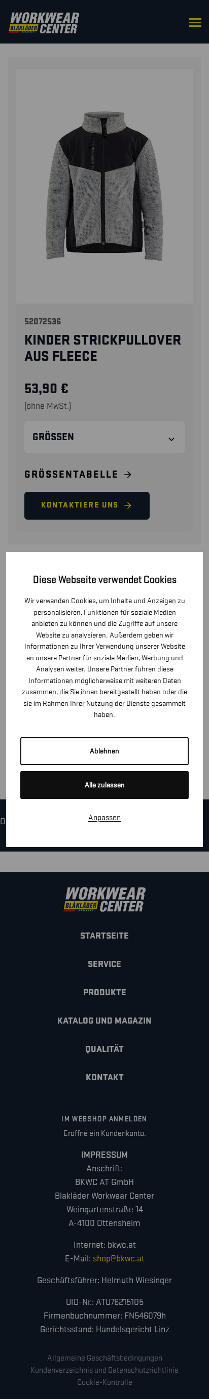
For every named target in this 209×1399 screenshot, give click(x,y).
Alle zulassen (105, 785)
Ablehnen (104, 751)
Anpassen (104, 818)
